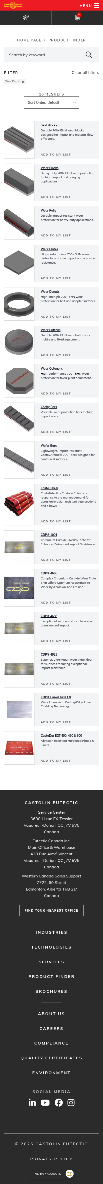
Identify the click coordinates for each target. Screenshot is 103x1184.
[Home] (13, 5)
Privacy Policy (51, 1158)
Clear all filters (85, 72)
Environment (51, 1072)
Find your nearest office (51, 910)
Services (51, 961)
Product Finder (51, 976)
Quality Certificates (51, 1057)
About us (51, 1013)
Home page (29, 40)
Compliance (51, 1043)
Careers (52, 1028)
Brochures (52, 991)
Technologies (51, 947)
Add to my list (56, 154)
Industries (52, 932)
